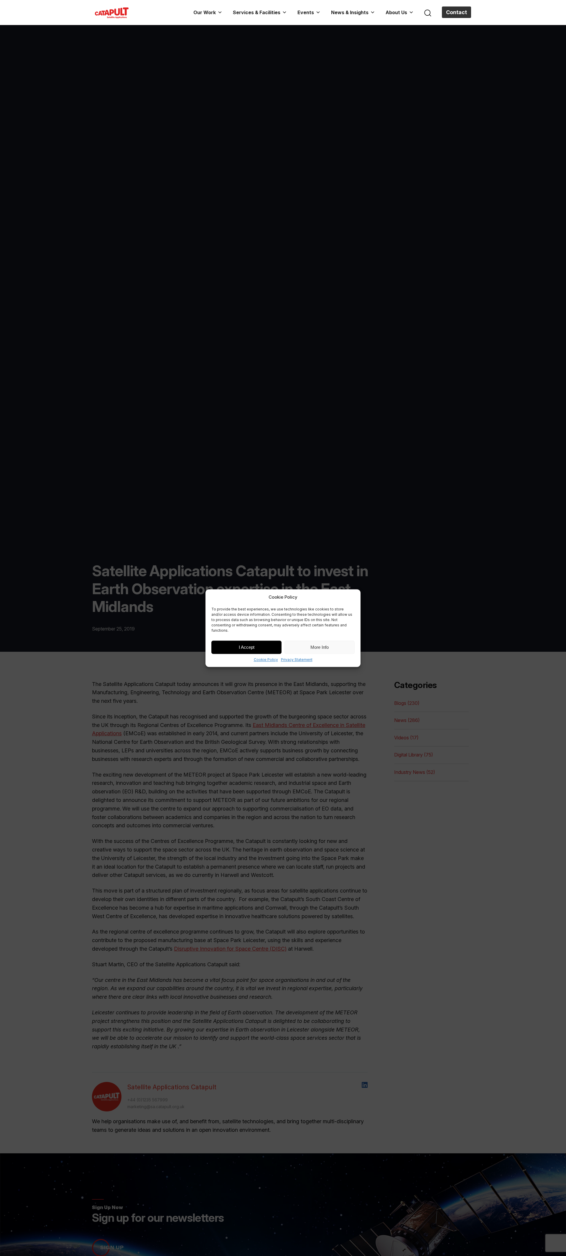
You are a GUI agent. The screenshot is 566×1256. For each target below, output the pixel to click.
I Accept (246, 646)
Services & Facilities (256, 12)
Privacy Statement (296, 659)
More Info (319, 646)
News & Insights (349, 12)
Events (305, 12)
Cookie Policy (266, 659)
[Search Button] (427, 12)
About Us (396, 12)
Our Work (204, 12)
